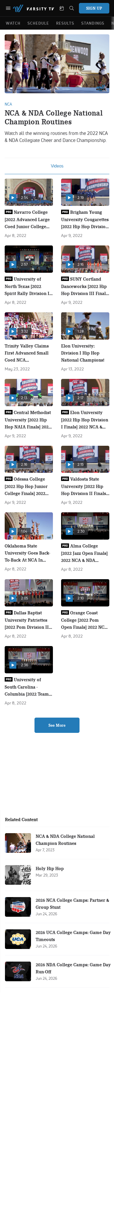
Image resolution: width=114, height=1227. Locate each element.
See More (57, 725)
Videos (57, 166)
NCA (8, 104)
